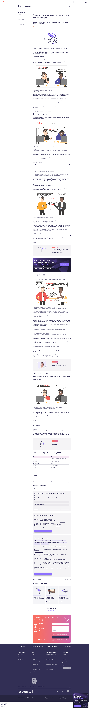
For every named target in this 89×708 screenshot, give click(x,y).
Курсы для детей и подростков (51, 657)
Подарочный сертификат (36, 669)
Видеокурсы (20, 662)
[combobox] (37, 518)
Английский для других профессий (52, 667)
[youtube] (66, 668)
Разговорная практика (49, 669)
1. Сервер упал (20, 14)
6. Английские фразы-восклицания (24, 22)
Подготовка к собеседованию (51, 671)
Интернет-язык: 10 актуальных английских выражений (38, 598)
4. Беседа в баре (21, 19)
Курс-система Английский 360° (51, 654)
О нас (33, 654)
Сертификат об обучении (36, 667)
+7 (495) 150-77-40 (42, 646)
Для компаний (20, 659)
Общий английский (49, 656)
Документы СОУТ (61, 697)
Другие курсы (48, 672)
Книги (64, 657)
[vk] (68, 668)
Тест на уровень (66, 661)
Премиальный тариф (21, 657)
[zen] (70, 668)
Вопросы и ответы (35, 664)
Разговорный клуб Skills (22, 661)
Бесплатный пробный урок (36, 661)
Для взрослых (20, 654)
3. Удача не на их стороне (22, 17)
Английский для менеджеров (50, 661)
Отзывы (33, 662)
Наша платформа (35, 666)
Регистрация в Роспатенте (62, 698)
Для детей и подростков (22, 656)
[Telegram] (70, 646)
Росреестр (46, 698)
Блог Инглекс (24, 686)
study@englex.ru (48, 646)
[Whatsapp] (68, 646)
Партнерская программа (36, 671)
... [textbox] (51, 519)
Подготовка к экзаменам (50, 659)
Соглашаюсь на (60, 634)
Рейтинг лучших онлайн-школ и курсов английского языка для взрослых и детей (60, 251)
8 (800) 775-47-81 (35, 646)
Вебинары (65, 656)
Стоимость (34, 657)
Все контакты (54, 646)
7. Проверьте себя (21, 24)
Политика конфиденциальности (49, 697)
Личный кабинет (34, 672)
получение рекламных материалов (62, 634)
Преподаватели (34, 659)
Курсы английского (35, 656)
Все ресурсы (65, 662)
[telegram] (64, 668)
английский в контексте (37, 579)
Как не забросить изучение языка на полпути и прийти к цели (59, 365)
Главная (19, 686)
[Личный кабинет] (86, 2)
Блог (64, 654)
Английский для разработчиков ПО (52, 664)
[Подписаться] (52, 265)
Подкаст (64, 659)
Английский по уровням (50, 666)
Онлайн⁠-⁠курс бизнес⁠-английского (52, 662)
